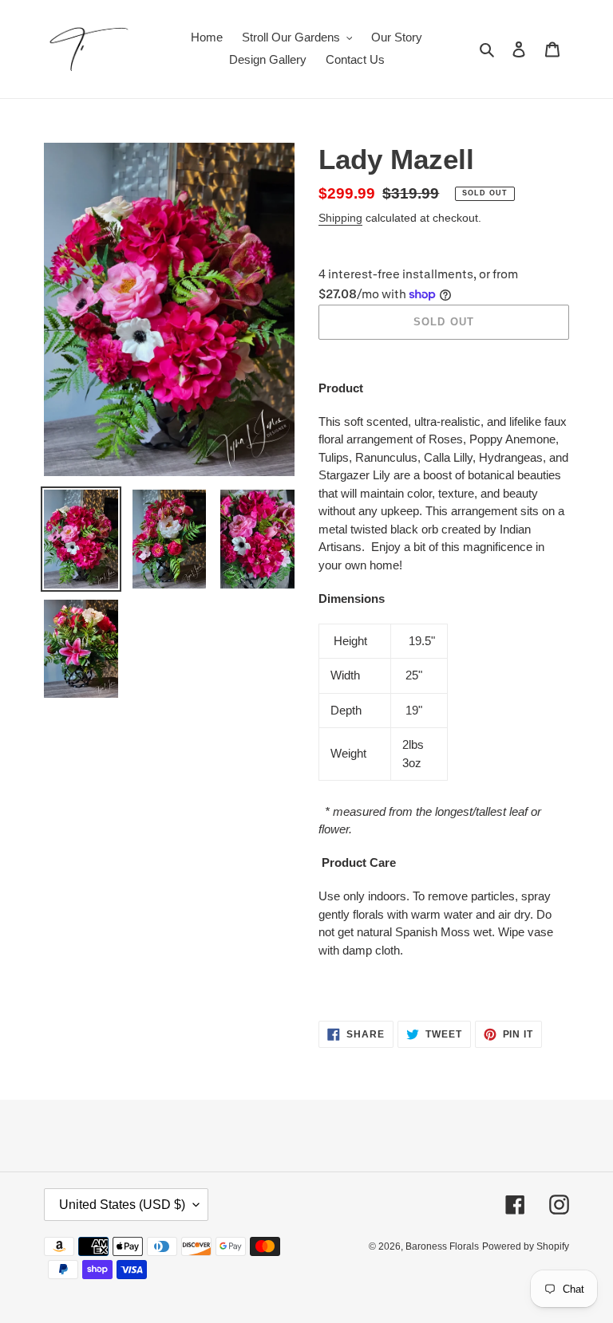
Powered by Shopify (525, 1246)
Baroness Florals (442, 1246)
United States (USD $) (122, 1204)
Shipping (340, 217)
